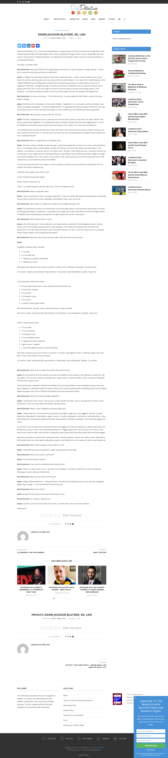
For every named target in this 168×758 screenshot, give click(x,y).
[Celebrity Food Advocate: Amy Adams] (119, 132)
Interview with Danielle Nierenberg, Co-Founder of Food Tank (31, 589)
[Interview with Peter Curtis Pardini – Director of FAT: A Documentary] (62, 575)
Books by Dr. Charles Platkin (73, 725)
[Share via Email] (73, 524)
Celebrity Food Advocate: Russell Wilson (139, 188)
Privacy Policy (68, 710)
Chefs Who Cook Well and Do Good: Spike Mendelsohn (137, 116)
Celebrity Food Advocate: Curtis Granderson (135, 102)
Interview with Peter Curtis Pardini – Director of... (61, 588)
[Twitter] (20, 2)
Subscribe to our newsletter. (73, 715)
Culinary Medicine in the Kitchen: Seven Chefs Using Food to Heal (139, 58)
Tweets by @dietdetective (121, 39)
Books (85, 19)
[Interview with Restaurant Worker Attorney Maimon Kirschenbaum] (92, 575)
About (46, 19)
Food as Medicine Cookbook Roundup (137, 71)
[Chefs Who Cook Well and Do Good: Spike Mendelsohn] (119, 117)
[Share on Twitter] (68, 524)
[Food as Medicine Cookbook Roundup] (119, 74)
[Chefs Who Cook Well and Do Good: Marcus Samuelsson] (119, 175)
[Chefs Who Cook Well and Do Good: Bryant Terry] (119, 145)
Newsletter (74, 19)
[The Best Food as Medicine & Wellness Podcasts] (119, 87)
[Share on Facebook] (65, 524)
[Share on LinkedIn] (70, 524)
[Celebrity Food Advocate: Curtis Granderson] (119, 102)
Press (93, 19)
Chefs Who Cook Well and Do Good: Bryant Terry (137, 145)
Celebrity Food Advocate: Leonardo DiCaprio (137, 160)
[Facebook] (17, 2)
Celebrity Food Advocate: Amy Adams (138, 130)
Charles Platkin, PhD (57, 38)
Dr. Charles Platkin (96, 747)
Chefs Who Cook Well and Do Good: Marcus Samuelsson (137, 175)
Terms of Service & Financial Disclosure (78, 700)
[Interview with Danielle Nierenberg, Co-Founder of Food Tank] (31, 575)
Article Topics (59, 19)
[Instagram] (23, 2)
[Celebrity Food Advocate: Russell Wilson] (119, 190)
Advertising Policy (69, 705)
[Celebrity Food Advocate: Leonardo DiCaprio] (119, 160)
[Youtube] (28, 2)
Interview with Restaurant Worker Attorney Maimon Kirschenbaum (92, 589)
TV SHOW (111, 19)
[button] (20, 582)
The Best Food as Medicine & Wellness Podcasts (137, 87)
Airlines (102, 19)
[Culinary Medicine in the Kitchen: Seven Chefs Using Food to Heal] (119, 59)
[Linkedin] (25, 2)
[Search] (124, 19)
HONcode (48, 704)
